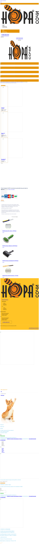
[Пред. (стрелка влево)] (0, 543)
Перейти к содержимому (3, 0)
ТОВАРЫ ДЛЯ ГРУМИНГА (11, 189)
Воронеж (2, 395)
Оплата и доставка (4, 27)
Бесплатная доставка (3, 159)
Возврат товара (4, 319)
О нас (4, 307)
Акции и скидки (2, 108)
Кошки (3, 442)
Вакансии (5, 309)
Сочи (1, 3)
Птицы (3, 443)
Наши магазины (5, 299)
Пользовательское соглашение (34, 327)
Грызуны (3, 450)
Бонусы (3, 25)
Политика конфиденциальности (34, 328)
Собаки (3, 441)
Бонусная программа (5, 313)
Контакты (4, 308)
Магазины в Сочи (4, 26)
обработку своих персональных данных (14, 438)
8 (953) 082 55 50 (5, 34)
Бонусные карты (3, 133)
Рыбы (2, 451)
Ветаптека (3, 445)
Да (1, 391)
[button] (10, 28)
